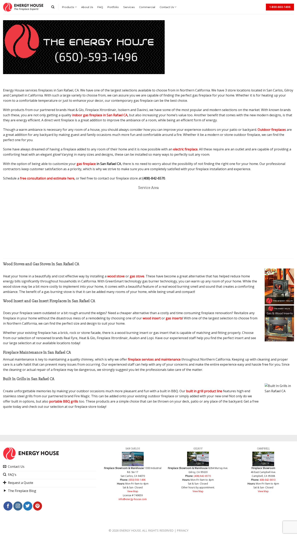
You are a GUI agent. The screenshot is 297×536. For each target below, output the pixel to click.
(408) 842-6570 (202, 476)
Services (129, 7)
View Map (132, 491)
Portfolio (113, 7)
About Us (87, 7)
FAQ (100, 7)
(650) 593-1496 (136, 479)
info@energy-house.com (133, 499)
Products (68, 7)
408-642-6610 (267, 479)
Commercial (147, 7)
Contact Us (167, 7)
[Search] (52, 7)
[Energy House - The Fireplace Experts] (23, 7)
